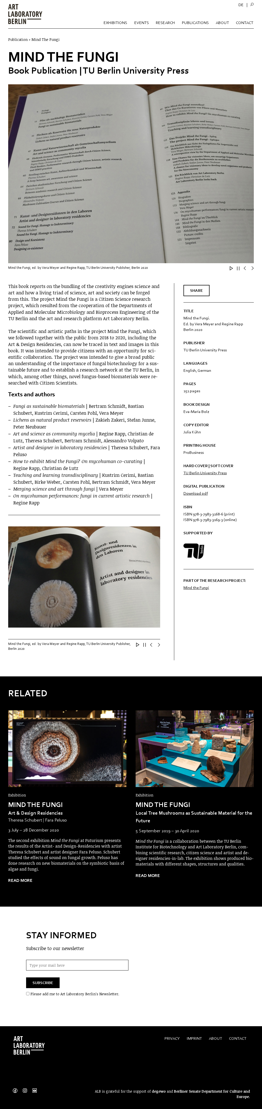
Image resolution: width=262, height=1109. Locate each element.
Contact (244, 22)
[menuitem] (241, 5)
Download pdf (195, 493)
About (222, 22)
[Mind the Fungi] (67, 748)
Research (165, 22)
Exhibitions (115, 22)
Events (141, 22)
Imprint (194, 1038)
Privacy (172, 1038)
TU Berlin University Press (205, 472)
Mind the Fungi (196, 587)
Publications (195, 22)
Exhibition (17, 795)
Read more (20, 880)
